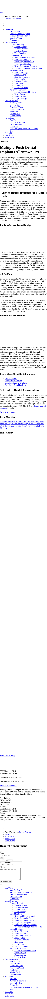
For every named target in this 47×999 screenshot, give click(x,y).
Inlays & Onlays (20, 98)
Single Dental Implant (22, 64)
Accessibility (10, 841)
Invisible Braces (20, 51)
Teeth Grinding (15, 116)
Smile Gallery (10, 137)
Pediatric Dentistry (21, 81)
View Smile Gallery (7, 756)
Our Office (9, 29)
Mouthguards (19, 79)
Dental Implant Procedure (24, 62)
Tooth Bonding (20, 53)
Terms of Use (10, 839)
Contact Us (14, 127)
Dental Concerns (11, 101)
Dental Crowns (20, 96)
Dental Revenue (25, 832)
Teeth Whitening (20, 47)
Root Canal (18, 83)
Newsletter (9, 135)
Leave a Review (16, 124)
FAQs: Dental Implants (13, 381)
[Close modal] (1, 851)
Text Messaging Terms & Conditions (24, 129)
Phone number (5, 862)
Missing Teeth (15, 114)
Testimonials (14, 40)
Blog (11, 131)
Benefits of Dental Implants (24, 57)
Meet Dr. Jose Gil (16, 31)
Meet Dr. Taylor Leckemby (20, 36)
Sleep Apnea (19, 85)
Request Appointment (13, 19)
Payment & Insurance (18, 122)
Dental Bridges (20, 94)
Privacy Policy (10, 836)
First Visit (13, 120)
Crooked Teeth (15, 105)
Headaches (14, 111)
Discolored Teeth (16, 107)
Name (2, 853)
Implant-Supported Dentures (25, 92)
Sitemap (8, 834)
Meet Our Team (16, 38)
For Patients (9, 118)
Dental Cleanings (21, 73)
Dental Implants (16, 55)
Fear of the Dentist (17, 109)
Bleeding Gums (16, 103)
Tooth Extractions (21, 88)
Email (2, 858)
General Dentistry (16, 70)
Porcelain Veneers (21, 49)
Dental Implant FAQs (22, 60)
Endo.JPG (9, 133)
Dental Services (11, 42)
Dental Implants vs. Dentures (25, 66)
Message (3, 867)
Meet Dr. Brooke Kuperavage (21, 34)
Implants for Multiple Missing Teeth (28, 68)
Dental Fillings (20, 75)
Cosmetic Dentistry (17, 44)
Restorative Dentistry (18, 90)
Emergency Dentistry (22, 77)
